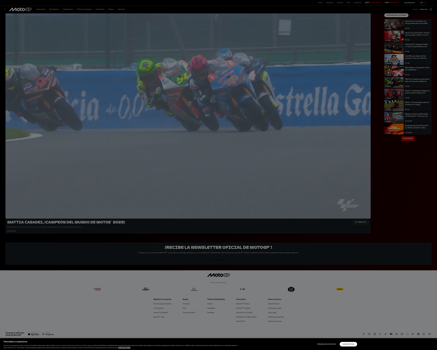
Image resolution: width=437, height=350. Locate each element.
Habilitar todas (348, 344)
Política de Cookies (124, 347)
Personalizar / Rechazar (326, 344)
